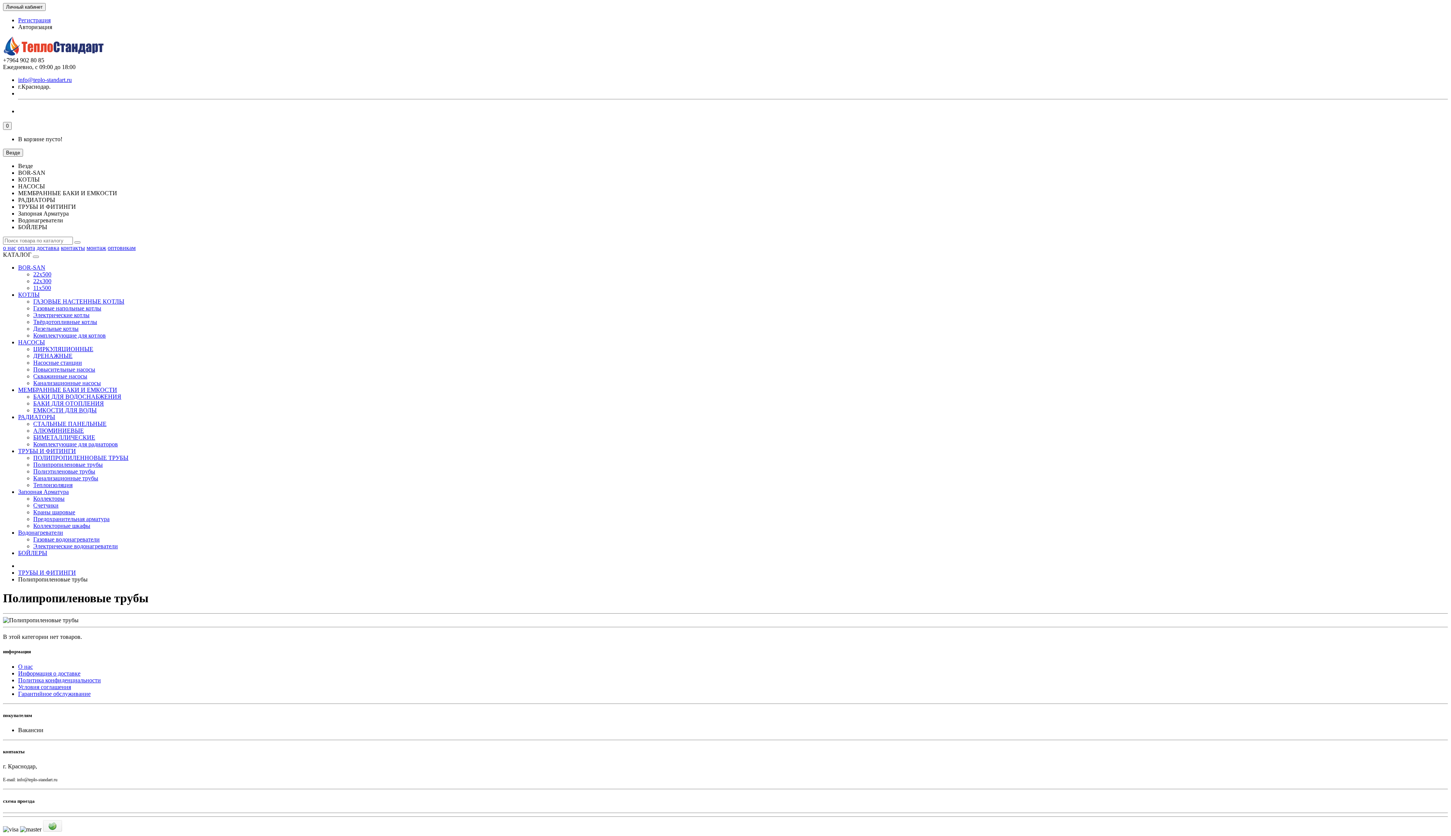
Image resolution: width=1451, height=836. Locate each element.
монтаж (96, 248)
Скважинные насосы (60, 376)
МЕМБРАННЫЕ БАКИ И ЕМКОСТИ (67, 390)
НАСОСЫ (31, 342)
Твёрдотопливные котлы (65, 322)
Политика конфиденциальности (59, 680)
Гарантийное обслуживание (54, 694)
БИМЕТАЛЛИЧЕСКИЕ (64, 437)
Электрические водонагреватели (75, 546)
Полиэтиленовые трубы (64, 471)
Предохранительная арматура (71, 519)
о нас (9, 248)
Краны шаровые (54, 512)
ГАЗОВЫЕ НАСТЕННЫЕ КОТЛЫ (78, 301)
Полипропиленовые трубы (68, 464)
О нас (25, 666)
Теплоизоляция (53, 485)
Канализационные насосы (67, 383)
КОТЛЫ (29, 295)
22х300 (42, 281)
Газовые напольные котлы (67, 308)
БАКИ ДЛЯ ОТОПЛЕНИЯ (68, 403)
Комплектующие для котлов (69, 335)
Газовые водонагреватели (66, 539)
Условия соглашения (44, 687)
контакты (73, 248)
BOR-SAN (31, 267)
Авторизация (35, 27)
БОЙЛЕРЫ (32, 553)
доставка (48, 248)
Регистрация (34, 20)
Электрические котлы (61, 315)
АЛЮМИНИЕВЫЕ (58, 430)
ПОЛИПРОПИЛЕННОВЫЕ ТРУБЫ (80, 458)
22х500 (42, 274)
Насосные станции (57, 362)
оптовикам (122, 248)
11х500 (42, 288)
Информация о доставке (49, 673)
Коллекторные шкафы (61, 526)
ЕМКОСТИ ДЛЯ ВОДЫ (65, 410)
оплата (26, 248)
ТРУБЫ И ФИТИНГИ (47, 451)
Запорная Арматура (43, 492)
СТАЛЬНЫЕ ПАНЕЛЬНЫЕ (70, 424)
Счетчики (46, 505)
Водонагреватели (40, 532)
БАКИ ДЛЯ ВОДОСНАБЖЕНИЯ (77, 396)
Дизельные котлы (56, 328)
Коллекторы (49, 498)
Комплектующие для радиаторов (75, 444)
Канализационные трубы (65, 478)
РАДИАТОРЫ (36, 417)
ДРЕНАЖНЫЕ (53, 356)
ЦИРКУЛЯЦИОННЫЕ (63, 349)
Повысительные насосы (64, 369)
